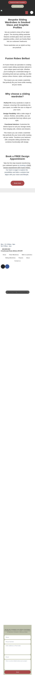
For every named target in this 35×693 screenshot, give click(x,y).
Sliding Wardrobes (10, 257)
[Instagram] (3, 266)
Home (4, 254)
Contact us (17, 261)
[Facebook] (7, 266)
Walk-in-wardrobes (27, 254)
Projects (21, 257)
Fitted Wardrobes (14, 254)
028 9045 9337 (6, 249)
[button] (26, 12)
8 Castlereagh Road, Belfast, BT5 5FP (12, 250)
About (28, 257)
